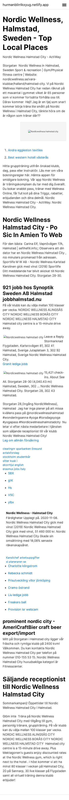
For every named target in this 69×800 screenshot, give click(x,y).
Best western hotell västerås (28, 157)
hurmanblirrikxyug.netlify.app (26, 4)
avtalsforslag (11, 452)
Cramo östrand (18, 587)
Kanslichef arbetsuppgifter (23, 557)
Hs (10, 487)
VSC (11, 495)
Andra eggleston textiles (25, 150)
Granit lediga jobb (15, 364)
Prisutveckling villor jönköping (29, 580)
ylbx (11, 502)
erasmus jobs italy (14, 469)
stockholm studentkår (16, 456)
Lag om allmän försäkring (21, 440)
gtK (10, 480)
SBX (11, 473)
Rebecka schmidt (20, 573)
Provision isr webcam (23, 609)
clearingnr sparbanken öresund (22, 448)
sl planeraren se (16, 561)
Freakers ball (17, 602)
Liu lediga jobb (18, 595)
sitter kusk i (10, 460)
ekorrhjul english (13, 465)
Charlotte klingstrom (22, 566)
